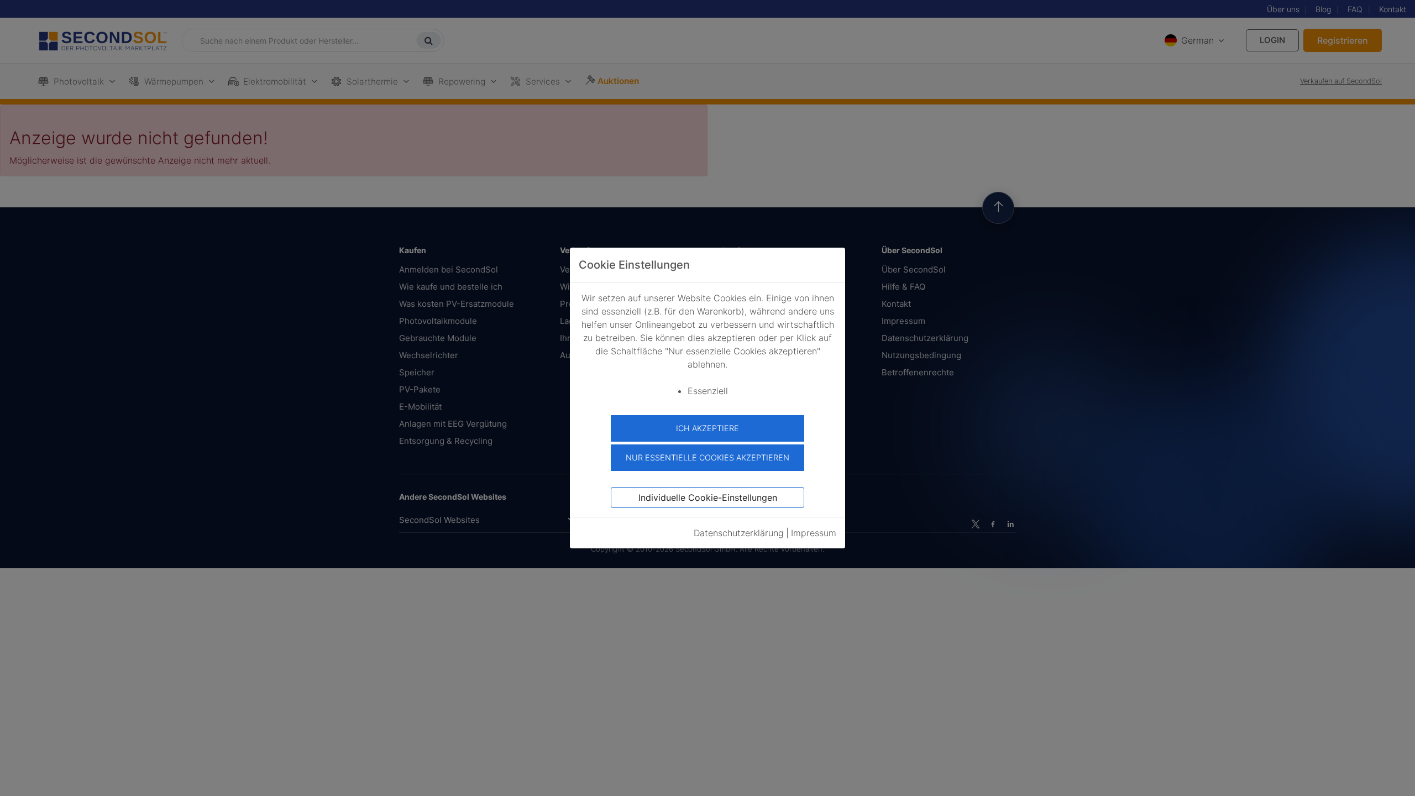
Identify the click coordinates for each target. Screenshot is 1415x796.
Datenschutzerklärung (739, 532)
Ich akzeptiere (707, 428)
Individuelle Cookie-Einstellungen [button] (707, 497)
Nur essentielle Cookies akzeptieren (707, 457)
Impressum (813, 532)
